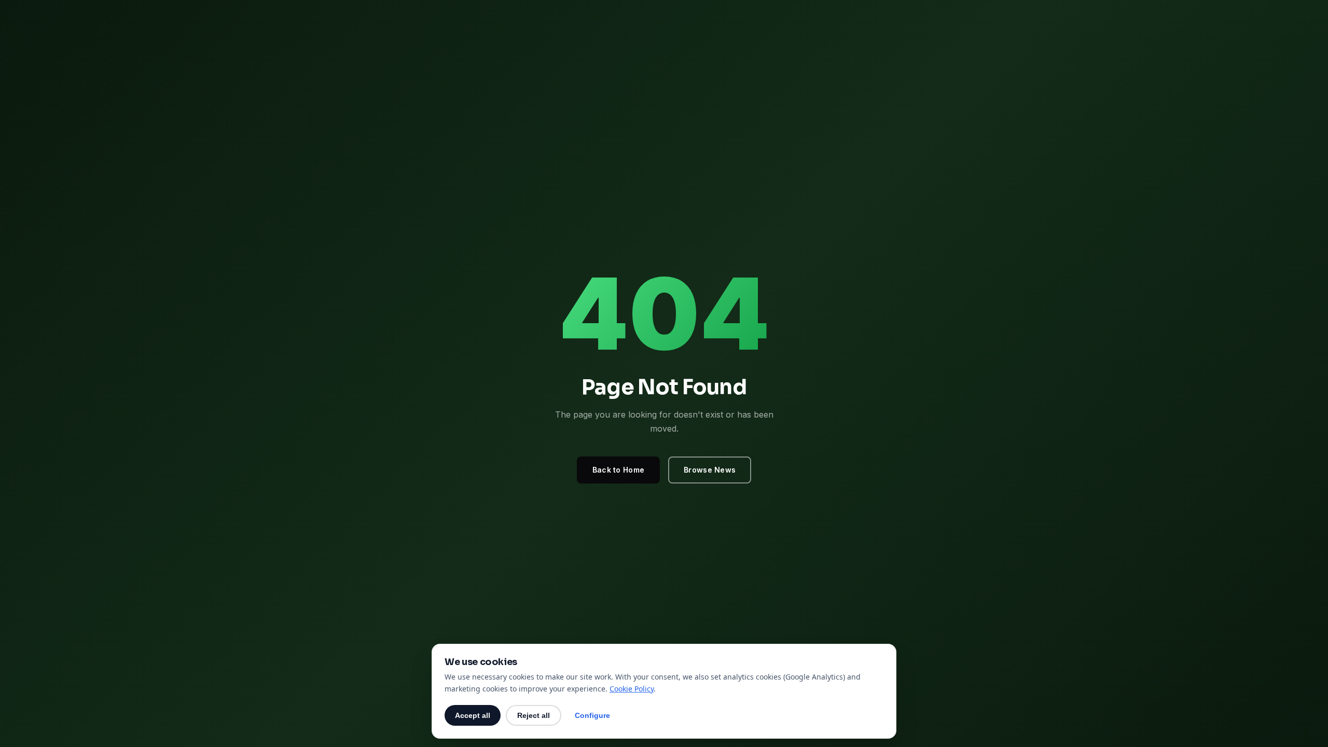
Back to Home (618, 469)
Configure (592, 715)
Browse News (710, 469)
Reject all (533, 715)
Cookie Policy (632, 689)
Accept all (472, 715)
